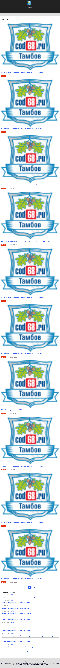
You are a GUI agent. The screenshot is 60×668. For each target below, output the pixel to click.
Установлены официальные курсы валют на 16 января (22, 579)
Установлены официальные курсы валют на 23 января (22, 72)
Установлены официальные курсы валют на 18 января (22, 466)
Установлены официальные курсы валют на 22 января (22, 129)
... (21, 587)
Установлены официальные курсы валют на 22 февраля (16, 602)
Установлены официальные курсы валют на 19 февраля (16, 619)
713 (41, 587)
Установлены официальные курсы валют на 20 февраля (16, 613)
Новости (3, 76)
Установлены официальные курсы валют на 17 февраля (16, 630)
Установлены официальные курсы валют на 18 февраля (16, 625)
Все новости (30, 652)
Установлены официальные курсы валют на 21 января (22, 185)
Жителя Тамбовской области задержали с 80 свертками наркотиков (27, 241)
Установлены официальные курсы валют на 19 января (22, 354)
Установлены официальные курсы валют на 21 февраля (16, 608)
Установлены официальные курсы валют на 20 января (22, 297)
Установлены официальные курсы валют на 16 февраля (16, 641)
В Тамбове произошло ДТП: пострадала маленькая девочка (24, 410)
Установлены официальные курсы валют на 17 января (22, 522)
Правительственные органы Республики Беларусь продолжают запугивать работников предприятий (29, 636)
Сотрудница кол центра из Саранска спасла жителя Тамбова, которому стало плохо (24, 597)
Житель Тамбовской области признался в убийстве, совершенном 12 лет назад (23, 647)
